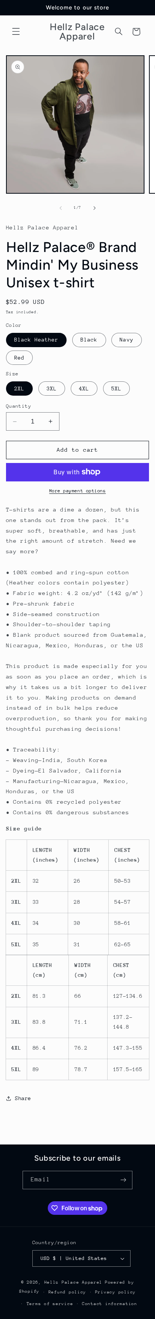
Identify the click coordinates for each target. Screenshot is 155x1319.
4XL (84, 389)
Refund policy (68, 1292)
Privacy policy (115, 1292)
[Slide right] (94, 208)
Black (89, 340)
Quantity (18, 406)
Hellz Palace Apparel (73, 1282)
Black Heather (36, 340)
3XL (52, 389)
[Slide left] (60, 208)
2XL (19, 389)
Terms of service (50, 1303)
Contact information (109, 1303)
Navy (126, 340)
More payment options (77, 490)
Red (19, 358)
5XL (116, 389)
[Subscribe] (123, 1180)
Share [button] (23, 1098)
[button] (15, 31)
